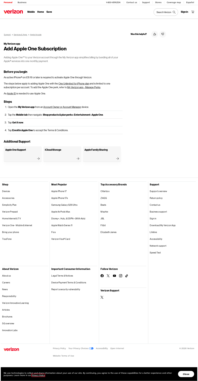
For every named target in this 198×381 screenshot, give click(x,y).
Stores (158, 2)
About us (6, 275)
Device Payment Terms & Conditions (68, 282)
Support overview (158, 191)
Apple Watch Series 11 (62, 225)
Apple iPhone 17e (59, 198)
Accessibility (156, 239)
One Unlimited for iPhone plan (73, 83)
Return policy (156, 198)
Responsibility (9, 296)
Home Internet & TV (11, 218)
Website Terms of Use (63, 356)
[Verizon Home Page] (13, 11)
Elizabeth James (109, 232)
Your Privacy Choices (78, 348)
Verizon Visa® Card (60, 239)
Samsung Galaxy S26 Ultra (64, 205)
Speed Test (155, 252)
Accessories (8, 198)
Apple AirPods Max (60, 211)
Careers (6, 282)
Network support (158, 245)
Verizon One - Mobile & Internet (17, 225)
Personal (8, 2)
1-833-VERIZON (113, 2)
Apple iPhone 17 (59, 191)
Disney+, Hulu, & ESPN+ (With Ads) (68, 218)
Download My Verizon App (163, 225)
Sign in (153, 218)
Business (22, 2)
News (5, 289)
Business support (158, 211)
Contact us (131, 2)
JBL (103, 218)
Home (40, 11)
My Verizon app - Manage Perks (83, 87)
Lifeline (153, 232)
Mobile (31, 11)
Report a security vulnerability (65, 289)
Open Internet (117, 348)
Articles (6, 309)
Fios (53, 232)
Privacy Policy (59, 348)
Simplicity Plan (9, 205)
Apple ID (11, 93)
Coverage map (174, 2)
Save (49, 11)
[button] (154, 34)
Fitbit (103, 225)
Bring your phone (10, 232)
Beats (103, 205)
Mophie (104, 211)
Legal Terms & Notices (62, 275)
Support (146, 2)
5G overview (8, 323)
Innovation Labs (10, 330)
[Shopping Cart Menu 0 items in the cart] (192, 11)
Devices (6, 191)
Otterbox (105, 191)
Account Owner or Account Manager (62, 106)
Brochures (7, 316)
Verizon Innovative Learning (15, 303)
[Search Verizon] (166, 12)
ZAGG (104, 198)
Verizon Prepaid (10, 211)
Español (190, 2)
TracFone (6, 239)
